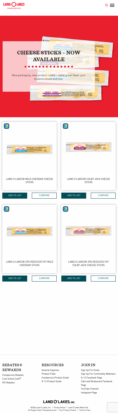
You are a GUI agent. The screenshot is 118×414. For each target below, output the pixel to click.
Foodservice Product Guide (55, 378)
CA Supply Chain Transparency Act (42, 410)
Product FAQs (48, 374)
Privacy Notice (59, 408)
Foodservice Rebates (13, 375)
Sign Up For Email (90, 370)
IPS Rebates (8, 383)
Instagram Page (89, 393)
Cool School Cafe (11, 379)
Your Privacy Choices (67, 410)
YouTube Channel (89, 389)
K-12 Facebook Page (91, 378)
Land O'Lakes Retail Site (78, 408)
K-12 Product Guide (51, 381)
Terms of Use (84, 410)
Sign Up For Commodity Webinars (98, 374)
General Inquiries (50, 370)
